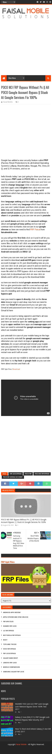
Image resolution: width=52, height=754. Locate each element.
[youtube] (44, 2)
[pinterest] (50, 2)
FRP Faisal (35, 229)
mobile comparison (11, 667)
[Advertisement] (26, 46)
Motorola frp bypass (12, 635)
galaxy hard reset (10, 658)
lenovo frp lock (10, 663)
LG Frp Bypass (8, 631)
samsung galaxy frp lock (13, 672)
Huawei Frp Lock (9, 626)
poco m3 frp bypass (42, 474)
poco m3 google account (13, 477)
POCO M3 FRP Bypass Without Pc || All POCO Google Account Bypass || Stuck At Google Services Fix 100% (23, 521)
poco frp (28, 474)
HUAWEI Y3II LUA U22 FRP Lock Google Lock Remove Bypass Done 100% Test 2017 (31, 706)
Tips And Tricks (9, 644)
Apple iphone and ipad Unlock (15, 617)
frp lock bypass (15, 474)
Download (16, 369)
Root (5, 640)
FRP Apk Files (8, 562)
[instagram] (47, 2)
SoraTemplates (30, 751)
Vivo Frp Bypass (9, 649)
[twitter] (40, 2)
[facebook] (37, 2)
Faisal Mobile (21, 744)
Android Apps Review (11, 612)
